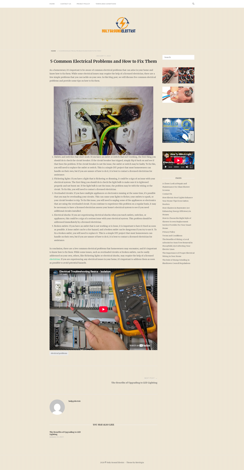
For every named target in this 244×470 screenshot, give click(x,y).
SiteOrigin (139, 462)
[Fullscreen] (191, 167)
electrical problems (59, 353)
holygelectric (75, 401)
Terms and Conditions (106, 4)
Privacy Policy (83, 4)
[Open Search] (193, 4)
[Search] (192, 56)
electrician (55, 259)
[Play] (165, 167)
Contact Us (65, 4)
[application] (178, 160)
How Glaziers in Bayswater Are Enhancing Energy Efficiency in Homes (176, 211)
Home (52, 4)
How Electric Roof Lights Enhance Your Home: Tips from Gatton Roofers (177, 200)
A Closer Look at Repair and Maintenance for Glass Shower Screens (176, 186)
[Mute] (187, 167)
